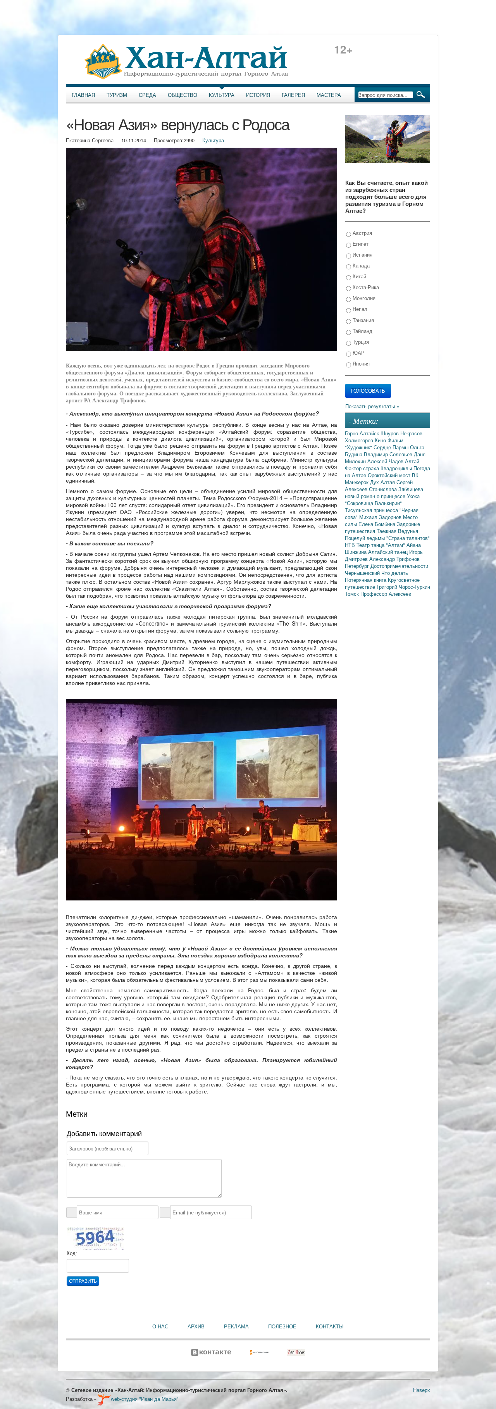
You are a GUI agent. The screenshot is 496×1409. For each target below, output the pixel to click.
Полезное (282, 1326)
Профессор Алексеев (385, 593)
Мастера (329, 94)
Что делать (394, 572)
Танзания (362, 320)
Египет (360, 243)
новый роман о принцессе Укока (382, 496)
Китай (358, 276)
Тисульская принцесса (372, 510)
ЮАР (358, 352)
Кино (381, 440)
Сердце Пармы (392, 447)
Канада (360, 265)
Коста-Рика (365, 287)
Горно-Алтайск (363, 433)
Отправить (83, 1281)
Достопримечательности (399, 565)
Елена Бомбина (377, 524)
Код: (72, 1253)
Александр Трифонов (394, 558)
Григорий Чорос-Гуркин (403, 586)
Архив (196, 1326)
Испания (361, 254)
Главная (83, 94)
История (258, 94)
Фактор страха (363, 468)
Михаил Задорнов (381, 517)
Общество (182, 94)
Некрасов (411, 433)
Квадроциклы (397, 468)
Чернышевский (363, 572)
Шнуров (390, 433)
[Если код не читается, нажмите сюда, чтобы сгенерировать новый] (95, 1238)
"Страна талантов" (408, 538)
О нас (160, 1326)
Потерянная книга (366, 579)
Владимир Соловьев (389, 454)
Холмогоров (360, 440)
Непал (359, 308)
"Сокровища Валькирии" (373, 503)
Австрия (361, 232)
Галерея (293, 94)
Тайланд (361, 331)
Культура (221, 94)
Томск (352, 593)
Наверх (421, 1389)
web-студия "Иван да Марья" (145, 1398)
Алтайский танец (388, 551)
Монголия (363, 298)
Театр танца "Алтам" (381, 544)
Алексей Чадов (386, 461)
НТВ (350, 544)
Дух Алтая (383, 482)
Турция (360, 341)
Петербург (357, 565)
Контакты (330, 1326)
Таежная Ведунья (397, 531)
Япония (360, 363)
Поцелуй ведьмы (365, 538)
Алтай (412, 461)
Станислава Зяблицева (396, 489)
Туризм (117, 94)
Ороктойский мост (390, 475)
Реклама (236, 1326)
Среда (147, 94)
